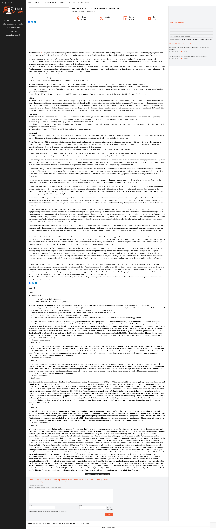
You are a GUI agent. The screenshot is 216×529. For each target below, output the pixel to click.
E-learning (13, 31)
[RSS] (11, 3)
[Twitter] (2, 3)
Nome (31, 505)
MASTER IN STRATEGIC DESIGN (182, 36)
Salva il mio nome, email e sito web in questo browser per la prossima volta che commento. (71, 509)
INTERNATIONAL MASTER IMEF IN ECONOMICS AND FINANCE (190, 30)
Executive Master (13, 28)
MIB (42, 53)
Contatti (71, 3)
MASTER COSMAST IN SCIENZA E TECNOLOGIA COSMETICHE (188, 33)
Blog (62, 3)
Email (81, 505)
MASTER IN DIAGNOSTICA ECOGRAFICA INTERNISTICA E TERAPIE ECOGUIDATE (193, 27)
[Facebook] (5, 3)
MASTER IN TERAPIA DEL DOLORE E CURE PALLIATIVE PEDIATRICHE (195, 39)
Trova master (34, 3)
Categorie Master (50, 3)
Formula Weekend (13, 35)
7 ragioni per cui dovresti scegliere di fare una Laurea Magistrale (188, 56)
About (80, 3)
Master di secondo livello (13, 24)
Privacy (88, 3)
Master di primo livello (13, 20)
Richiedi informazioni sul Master (97, 474)
